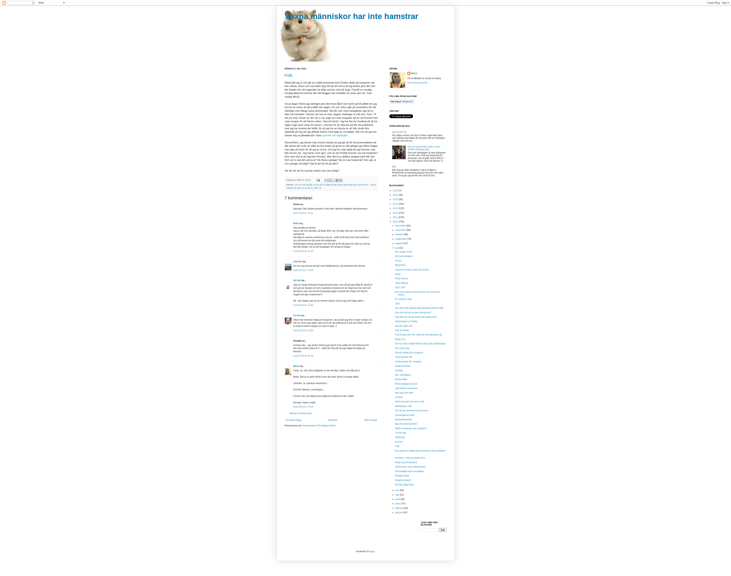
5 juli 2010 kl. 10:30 (303, 251)
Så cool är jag (402, 348)
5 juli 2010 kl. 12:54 (303, 270)
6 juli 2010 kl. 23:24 (303, 406)
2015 (396, 199)
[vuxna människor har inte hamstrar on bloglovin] (401, 102)
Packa (398, 260)
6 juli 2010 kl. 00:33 (303, 356)
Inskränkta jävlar (403, 419)
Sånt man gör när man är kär (410, 401)
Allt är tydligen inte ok (406, 384)
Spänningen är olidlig (406, 321)
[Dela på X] (333, 180)
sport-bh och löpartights (335, 135)
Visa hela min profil (417, 82)
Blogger (371, 551)
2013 (396, 208)
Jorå (397, 303)
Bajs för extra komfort (406, 424)
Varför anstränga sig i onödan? (411, 428)
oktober (399, 234)
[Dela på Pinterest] (341, 180)
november (400, 230)
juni (397, 490)
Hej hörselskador (404, 256)
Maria (296, 366)
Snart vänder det (403, 357)
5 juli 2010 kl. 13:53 (303, 330)
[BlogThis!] (330, 180)
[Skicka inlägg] (317, 180)
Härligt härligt (402, 475)
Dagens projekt (403, 480)
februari (399, 508)
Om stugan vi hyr (403, 251)
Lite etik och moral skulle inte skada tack (416, 317)
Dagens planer (402, 366)
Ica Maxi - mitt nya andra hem (410, 457)
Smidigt (399, 370)
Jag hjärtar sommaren (406, 388)
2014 (396, 204)
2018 (396, 190)
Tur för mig (400, 433)
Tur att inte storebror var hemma (411, 410)
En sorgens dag (403, 299)
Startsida (332, 420)
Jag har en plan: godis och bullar (412, 269)
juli (397, 248)
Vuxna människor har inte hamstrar (351, 16)
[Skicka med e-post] (326, 180)
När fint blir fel (399, 132)
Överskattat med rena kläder (409, 471)
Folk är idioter (402, 330)
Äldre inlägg (370, 420)
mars (398, 503)
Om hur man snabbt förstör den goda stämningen (420, 343)
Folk (288, 75)
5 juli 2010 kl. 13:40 (303, 305)
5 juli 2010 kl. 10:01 (303, 213)
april (398, 499)
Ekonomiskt (401, 379)
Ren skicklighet (403, 375)
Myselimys (400, 265)
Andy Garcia (401, 278)
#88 (394, 166)
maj (397, 494)
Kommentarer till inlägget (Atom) (319, 425)
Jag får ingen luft (403, 326)
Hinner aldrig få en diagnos (409, 352)
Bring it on (400, 339)
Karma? (399, 441)
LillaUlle (297, 261)
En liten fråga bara (404, 484)
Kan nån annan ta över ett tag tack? (413, 312)
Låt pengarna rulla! (405, 415)
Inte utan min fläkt (404, 392)
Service (399, 397)
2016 (396, 195)
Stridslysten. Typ (403, 406)
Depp (398, 274)
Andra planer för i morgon (408, 361)
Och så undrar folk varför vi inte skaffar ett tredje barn (424, 148)
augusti (399, 243)
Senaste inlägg (293, 420)
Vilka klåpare (402, 283)
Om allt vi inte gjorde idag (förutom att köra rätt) (419, 308)
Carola (296, 315)
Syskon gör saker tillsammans (410, 466)
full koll (297, 280)
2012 (396, 213)
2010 (396, 221)
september (401, 239)
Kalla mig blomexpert (406, 462)
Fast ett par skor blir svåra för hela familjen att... (419, 334)
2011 (396, 217)
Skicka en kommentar (300, 413)
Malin (296, 223)
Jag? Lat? (400, 287)
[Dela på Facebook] (337, 180)
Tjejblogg (400, 437)
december (400, 225)
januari (399, 512)
